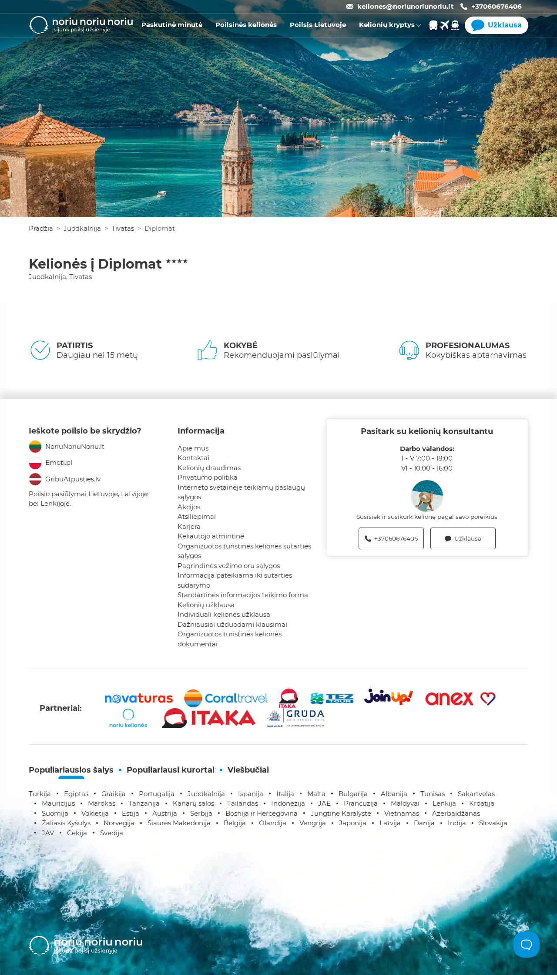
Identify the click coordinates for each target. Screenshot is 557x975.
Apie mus (193, 448)
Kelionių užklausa (206, 605)
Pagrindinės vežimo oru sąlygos (229, 565)
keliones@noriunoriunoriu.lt (405, 6)
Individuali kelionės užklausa (224, 614)
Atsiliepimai (197, 516)
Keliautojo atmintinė (211, 536)
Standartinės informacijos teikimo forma (243, 595)
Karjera (189, 526)
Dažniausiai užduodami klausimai (232, 624)
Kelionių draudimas (209, 468)
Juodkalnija (82, 228)
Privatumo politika (208, 477)
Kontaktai (193, 458)
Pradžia (41, 228)
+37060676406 (496, 6)
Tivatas (122, 228)
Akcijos (189, 507)
